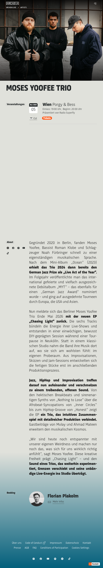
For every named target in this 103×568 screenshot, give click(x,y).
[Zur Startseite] (12, 3)
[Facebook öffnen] (40, 558)
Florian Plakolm (63, 496)
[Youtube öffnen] (48, 558)
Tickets (47, 118)
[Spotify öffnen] (55, 558)
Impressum (56, 543)
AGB (27, 548)
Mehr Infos (58, 501)
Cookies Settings (80, 548)
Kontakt (87, 543)
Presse (17, 548)
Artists (23, 8)
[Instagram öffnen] (33, 558)
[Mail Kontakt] (49, 502)
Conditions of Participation (54, 548)
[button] (95, 3)
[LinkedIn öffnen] (62, 558)
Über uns (16, 543)
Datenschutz (72, 543)
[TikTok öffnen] (69, 558)
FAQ (35, 548)
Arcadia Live (11, 8)
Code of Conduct (33, 543)
